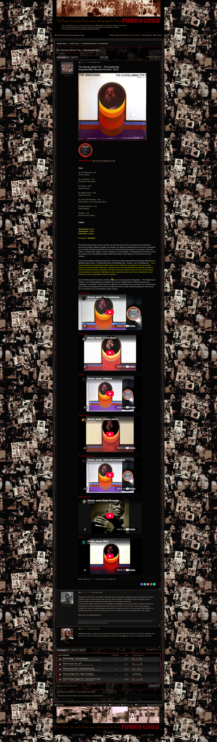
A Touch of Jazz (89, 665)
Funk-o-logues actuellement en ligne (77, 692)
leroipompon (66, 606)
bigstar (67, 665)
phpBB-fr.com (110, 732)
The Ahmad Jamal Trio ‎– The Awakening (95, 43)
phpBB (105, 731)
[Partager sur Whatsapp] (154, 584)
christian (137, 658)
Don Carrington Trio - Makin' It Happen (78, 674)
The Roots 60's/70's (89, 675)
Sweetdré (67, 75)
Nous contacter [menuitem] (115, 705)
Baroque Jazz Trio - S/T (72, 663)
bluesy (67, 675)
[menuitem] (157, 35)
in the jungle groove (70, 670)
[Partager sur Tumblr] (151, 584)
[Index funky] (108, 12)
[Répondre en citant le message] (154, 62)
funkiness (69, 53)
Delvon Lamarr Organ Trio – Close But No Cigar (82, 679)
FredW (136, 668)
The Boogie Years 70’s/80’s (93, 660)
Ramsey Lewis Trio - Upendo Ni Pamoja (78, 669)
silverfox (83, 53)
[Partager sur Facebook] (141, 584)
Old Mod (67, 642)
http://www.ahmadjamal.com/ (102, 161)
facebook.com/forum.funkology (90, 29)
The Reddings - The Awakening (75, 658)
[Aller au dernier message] (140, 658)
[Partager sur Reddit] (147, 584)
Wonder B (76, 53)
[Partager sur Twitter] (144, 584)
